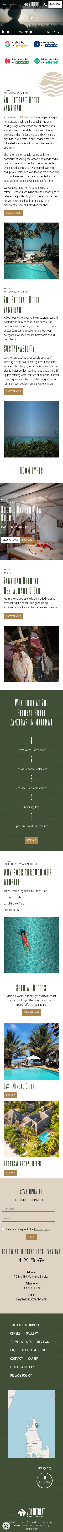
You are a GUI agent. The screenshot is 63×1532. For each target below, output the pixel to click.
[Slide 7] (51, 533)
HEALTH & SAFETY (22, 1367)
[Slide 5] (51, 522)
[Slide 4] (51, 516)
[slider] (12, 32)
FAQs (13, 1350)
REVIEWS (43, 1342)
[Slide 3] (51, 510)
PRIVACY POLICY (21, 1375)
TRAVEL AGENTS (21, 1342)
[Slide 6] (51, 528)
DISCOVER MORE (13, 213)
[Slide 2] (51, 504)
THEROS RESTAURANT (24, 1325)
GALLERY (32, 1333)
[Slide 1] (51, 499)
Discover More (13, 616)
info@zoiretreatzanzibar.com (31, 1299)
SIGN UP (31, 1237)
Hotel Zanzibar (25, 117)
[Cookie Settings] (6, 1526)
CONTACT (16, 1359)
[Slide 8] (51, 539)
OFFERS (15, 1333)
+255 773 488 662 (31, 1287)
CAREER (33, 1359)
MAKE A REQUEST (33, 1350)
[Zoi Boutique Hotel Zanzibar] (31, 4)
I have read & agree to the (27, 1229)
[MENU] (4, 4)
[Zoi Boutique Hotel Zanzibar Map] (31, 1424)
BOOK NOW (55, 4)
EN (11, 5)
